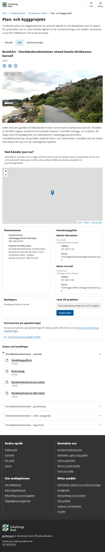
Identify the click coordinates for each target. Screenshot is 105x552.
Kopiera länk (65, 312)
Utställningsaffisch (22, 360)
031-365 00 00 (8, 544)
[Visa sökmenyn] (91, 4)
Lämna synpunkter (66, 460)
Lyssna (8, 466)
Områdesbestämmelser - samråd (23, 356)
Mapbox (87, 222)
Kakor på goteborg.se (15, 490)
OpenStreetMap (97, 222)
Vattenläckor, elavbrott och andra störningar (79, 484)
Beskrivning (18, 371)
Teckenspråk (11, 449)
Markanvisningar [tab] (35, 42)
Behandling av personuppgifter (20, 495)
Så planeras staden (38, 13)
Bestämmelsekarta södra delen (28, 393)
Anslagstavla (63, 490)
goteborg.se (8, 536)
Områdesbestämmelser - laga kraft (24, 426)
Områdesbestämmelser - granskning (25, 408)
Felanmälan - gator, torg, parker (72, 455)
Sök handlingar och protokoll (71, 495)
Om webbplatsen (13, 484)
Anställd (61, 511)
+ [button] (6, 171)
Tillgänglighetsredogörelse (17, 501)
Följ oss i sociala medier (68, 466)
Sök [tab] (19, 42)
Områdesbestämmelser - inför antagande (28, 417)
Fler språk (9, 460)
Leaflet (80, 222)
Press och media (65, 471)
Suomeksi (9, 455)
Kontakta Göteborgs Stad (69, 449)
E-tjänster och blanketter (69, 506)
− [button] (6, 174)
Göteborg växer (17, 13)
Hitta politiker (64, 501)
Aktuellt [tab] (8, 42)
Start (4, 13)
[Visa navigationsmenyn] (100, 4)
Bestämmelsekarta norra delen (28, 382)
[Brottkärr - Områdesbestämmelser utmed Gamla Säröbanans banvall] (52, 193)
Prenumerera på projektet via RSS (24, 337)
